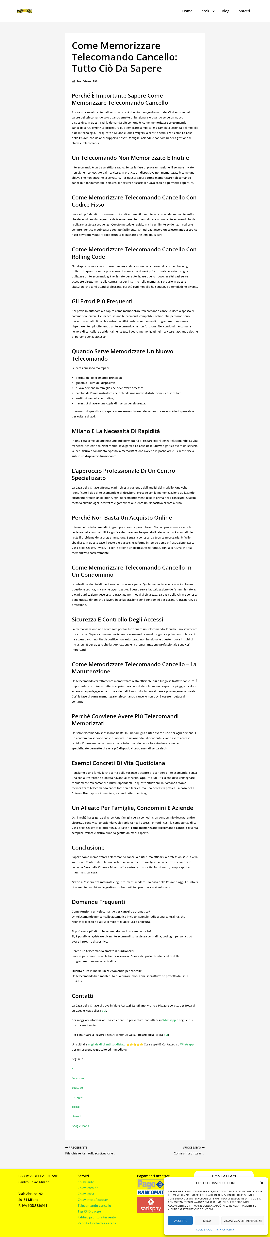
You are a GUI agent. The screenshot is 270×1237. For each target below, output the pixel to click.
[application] (213, 11)
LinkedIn (77, 1116)
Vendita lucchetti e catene (97, 1223)
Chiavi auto (86, 1182)
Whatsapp (169, 1020)
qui (104, 1010)
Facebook (78, 1078)
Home (187, 10)
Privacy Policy (225, 1229)
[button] (262, 1183)
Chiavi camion (88, 1188)
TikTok (76, 1107)
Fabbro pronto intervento (97, 1217)
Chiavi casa (86, 1194)
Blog (225, 10)
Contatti (243, 10)
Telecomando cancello (94, 1205)
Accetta (180, 1221)
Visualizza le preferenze (243, 1221)
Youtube (77, 1087)
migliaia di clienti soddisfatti (107, 1044)
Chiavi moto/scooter (93, 1200)
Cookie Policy (205, 1229)
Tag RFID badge (89, 1211)
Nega (207, 1221)
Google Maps (80, 1126)
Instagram (78, 1097)
